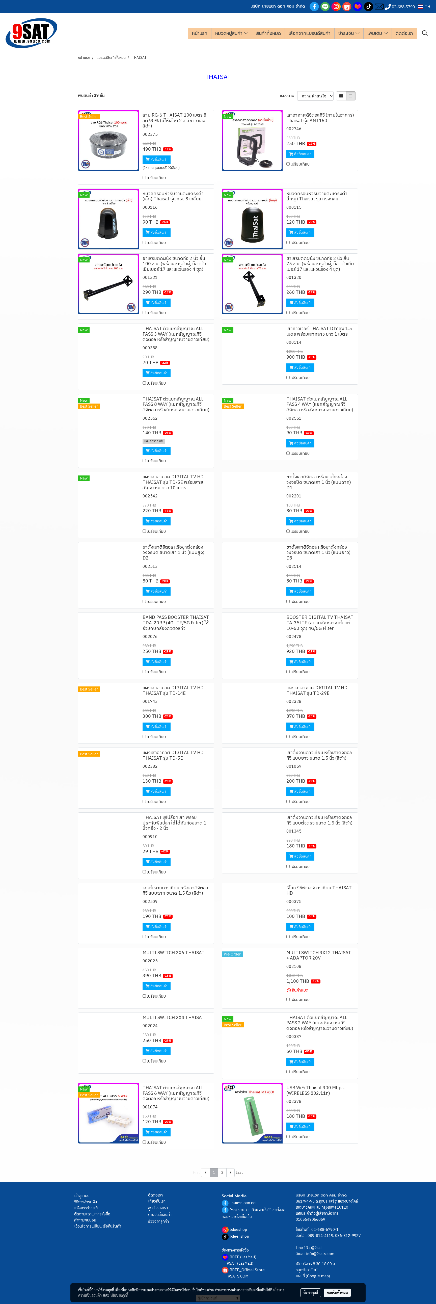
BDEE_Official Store (247, 1270)
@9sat (316, 1248)
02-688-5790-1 (325, 1230)
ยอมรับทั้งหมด (337, 1292)
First (196, 1173)
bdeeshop (238, 1230)
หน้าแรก (199, 33)
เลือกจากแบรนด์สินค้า (310, 33)
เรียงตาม (288, 96)
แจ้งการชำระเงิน (87, 1208)
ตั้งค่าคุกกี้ (311, 1292)
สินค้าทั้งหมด (268, 33)
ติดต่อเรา (404, 33)
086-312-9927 (348, 1236)
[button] (424, 33)
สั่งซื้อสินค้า (159, 160)
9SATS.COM (238, 1276)
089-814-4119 (320, 1236)
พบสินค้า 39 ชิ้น (91, 96)
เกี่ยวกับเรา (157, 1201)
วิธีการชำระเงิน (85, 1202)
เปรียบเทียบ (156, 178)
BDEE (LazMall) (243, 1257)
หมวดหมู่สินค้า (229, 33)
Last (239, 1173)
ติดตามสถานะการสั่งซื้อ (92, 1214)
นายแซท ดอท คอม (244, 1203)
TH (426, 7)
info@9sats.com (320, 1254)
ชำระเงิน (347, 33)
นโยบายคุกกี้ (119, 1295)
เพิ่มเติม (375, 33)
